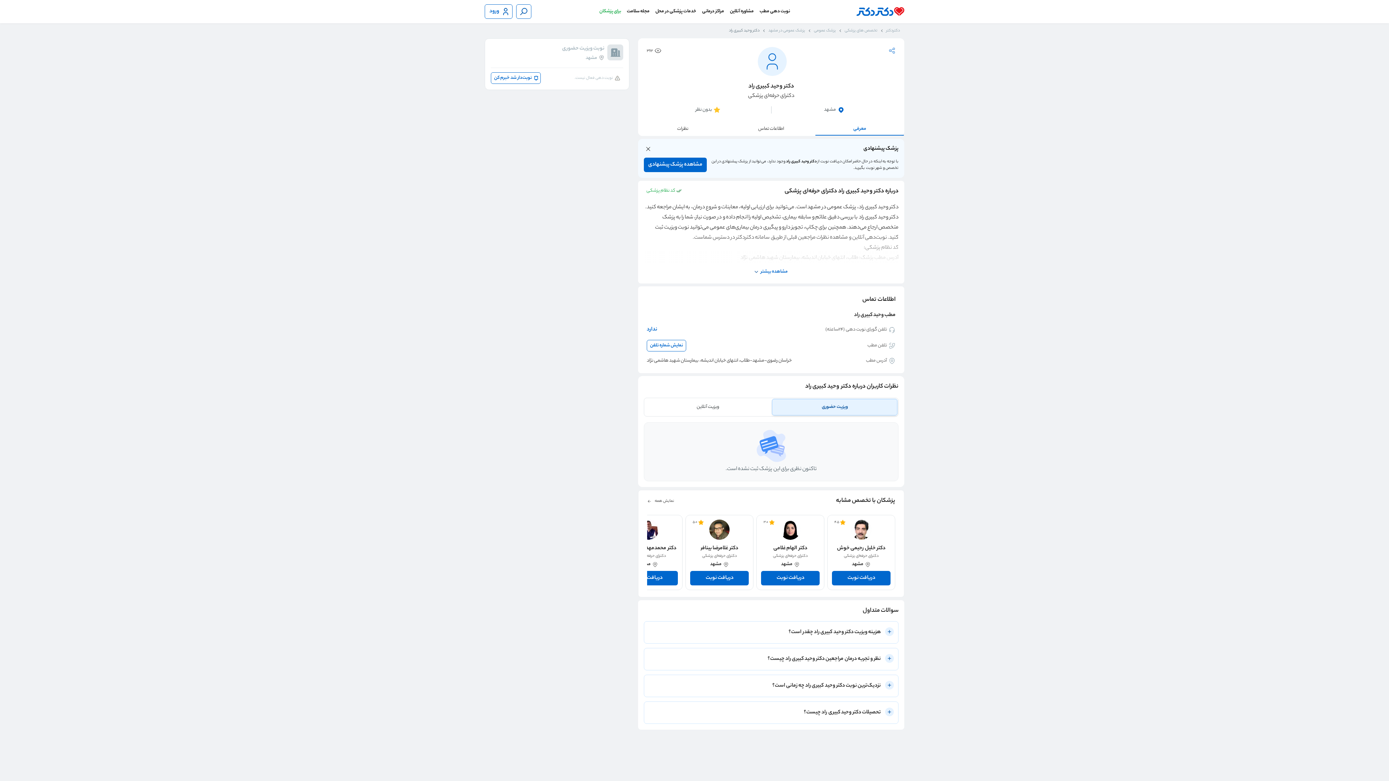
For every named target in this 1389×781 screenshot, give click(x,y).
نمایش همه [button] (664, 501)
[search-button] (523, 11)
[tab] (834, 407)
